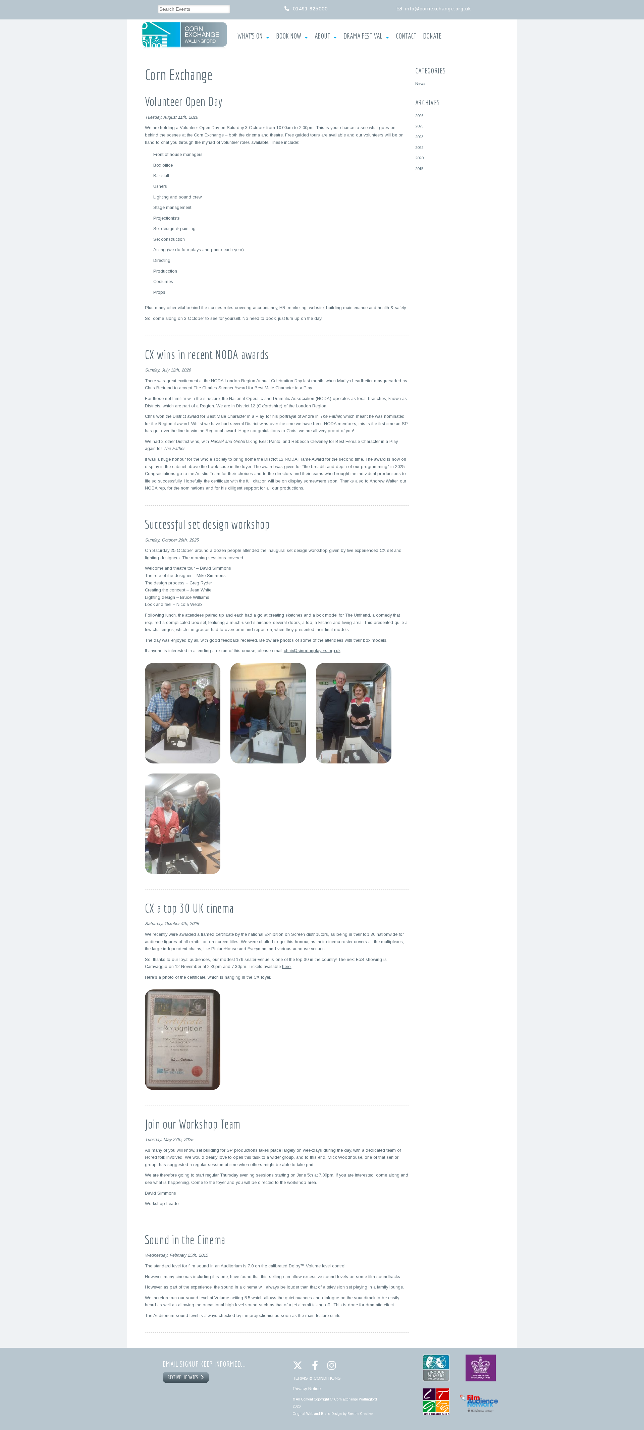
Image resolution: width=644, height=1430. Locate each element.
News (420, 83)
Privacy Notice (307, 1388)
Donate (432, 36)
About (322, 36)
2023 (419, 136)
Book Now (288, 36)
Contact (406, 36)
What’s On (250, 36)
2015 (419, 168)
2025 (419, 126)
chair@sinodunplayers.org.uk (312, 650)
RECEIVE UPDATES (184, 1377)
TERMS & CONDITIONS (317, 1378)
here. (286, 966)
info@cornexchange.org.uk (438, 8)
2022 (419, 147)
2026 (419, 115)
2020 (419, 158)
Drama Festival (362, 36)
